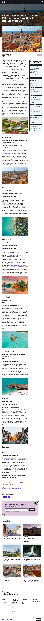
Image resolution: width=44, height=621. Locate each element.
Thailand (14, 606)
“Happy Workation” (6, 414)
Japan (13, 603)
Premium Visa (12, 255)
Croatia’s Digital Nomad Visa (8, 198)
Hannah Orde (8, 54)
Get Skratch (38, 619)
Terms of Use (4, 617)
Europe (13, 604)
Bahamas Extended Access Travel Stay (10, 367)
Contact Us (24, 604)
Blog (23, 603)
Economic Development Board (19, 265)
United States (14, 602)
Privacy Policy (9, 617)
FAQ (23, 602)
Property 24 (17, 269)
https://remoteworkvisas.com (8, 479)
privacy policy (17, 511)
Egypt (13, 607)
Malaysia (14, 611)
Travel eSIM (4, 602)
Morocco (14, 610)
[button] (42, 1)
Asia (13, 608)
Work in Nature (7, 153)
